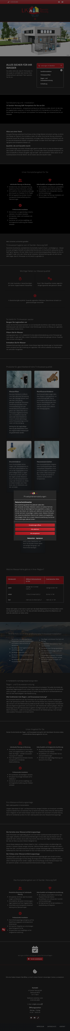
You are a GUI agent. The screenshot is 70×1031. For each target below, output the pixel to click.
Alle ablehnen (35, 529)
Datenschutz (31, 538)
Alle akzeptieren (35, 533)
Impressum (39, 538)
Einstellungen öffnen (35, 525)
